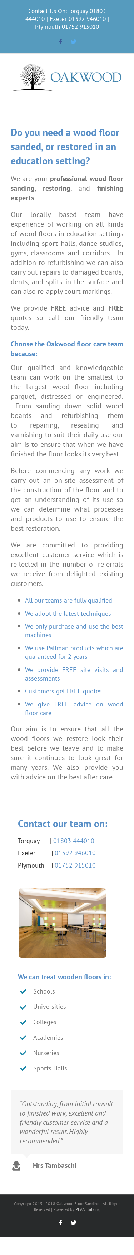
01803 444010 (73, 841)
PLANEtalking (87, 1209)
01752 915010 (80, 27)
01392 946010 (87, 19)
